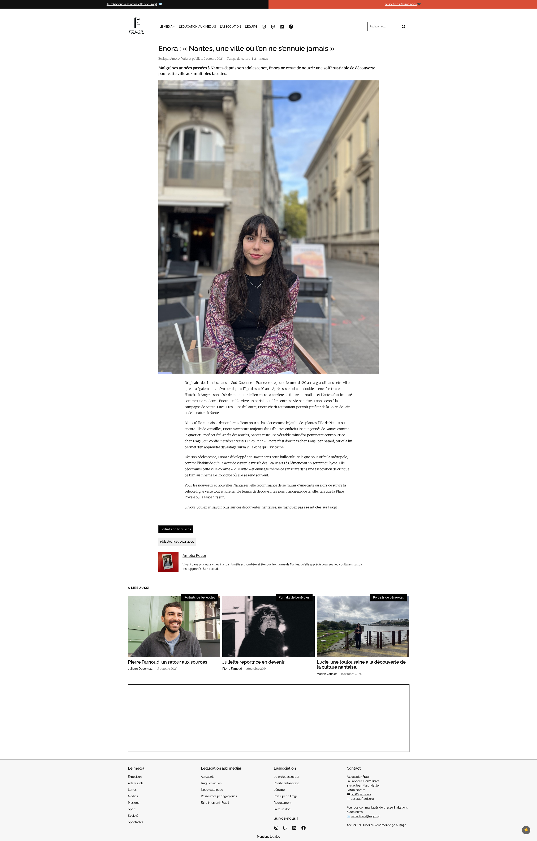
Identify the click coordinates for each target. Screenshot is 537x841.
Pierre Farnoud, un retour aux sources (167, 662)
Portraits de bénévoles (175, 529)
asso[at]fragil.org (362, 798)
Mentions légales (268, 836)
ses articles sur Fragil (320, 507)
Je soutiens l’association (401, 4)
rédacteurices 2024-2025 (177, 541)
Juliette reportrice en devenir (253, 662)
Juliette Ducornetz (140, 668)
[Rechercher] (403, 26)
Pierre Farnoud (232, 668)
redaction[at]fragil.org (365, 816)
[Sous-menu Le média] (174, 26)
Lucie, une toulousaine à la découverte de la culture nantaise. (361, 664)
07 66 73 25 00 (361, 794)
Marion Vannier (327, 674)
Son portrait (211, 568)
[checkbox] (526, 830)
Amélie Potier (179, 58)
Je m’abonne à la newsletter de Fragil (132, 4)
